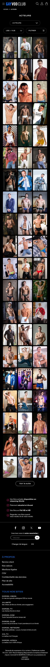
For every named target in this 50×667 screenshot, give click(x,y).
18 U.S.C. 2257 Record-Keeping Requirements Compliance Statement (25, 653)
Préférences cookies (38, 650)
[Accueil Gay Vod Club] (15, 3)
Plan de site (7, 581)
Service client (8, 562)
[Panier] (46, 3)
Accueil (5, 9)
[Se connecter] (42, 3)
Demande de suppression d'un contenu (18, 650)
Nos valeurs (7, 566)
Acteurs (14, 9)
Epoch (7, 655)
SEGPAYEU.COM (24, 655)
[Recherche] (37, 3)
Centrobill (13, 655)
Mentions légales (9, 569)
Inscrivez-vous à (25, 533)
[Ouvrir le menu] (3, 2)
